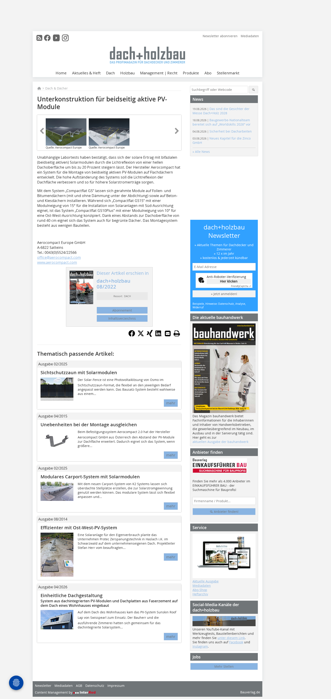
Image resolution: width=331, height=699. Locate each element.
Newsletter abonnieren (220, 36)
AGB (79, 685)
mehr (170, 403)
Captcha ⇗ (241, 286)
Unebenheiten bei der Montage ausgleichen (89, 425)
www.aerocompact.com (57, 262)
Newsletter (43, 685)
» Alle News (201, 151)
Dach (110, 73)
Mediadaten (250, 36)
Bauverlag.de (250, 692)
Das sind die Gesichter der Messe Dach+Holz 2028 (221, 111)
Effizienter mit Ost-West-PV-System (79, 528)
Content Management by (54, 692)
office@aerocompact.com (59, 257)
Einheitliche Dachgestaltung (71, 595)
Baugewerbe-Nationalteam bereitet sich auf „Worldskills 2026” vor (222, 122)
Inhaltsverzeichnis (122, 318)
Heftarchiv (200, 594)
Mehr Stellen (224, 666)
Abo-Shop (200, 590)
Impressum (116, 685)
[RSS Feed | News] (39, 37)
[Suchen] (253, 89)
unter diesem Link (231, 638)
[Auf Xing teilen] (149, 335)
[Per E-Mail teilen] (167, 333)
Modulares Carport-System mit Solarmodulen (90, 477)
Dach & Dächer (56, 88)
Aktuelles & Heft (86, 73)
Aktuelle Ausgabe (206, 581)
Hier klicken (229, 281)
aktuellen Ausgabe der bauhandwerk (220, 442)
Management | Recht (158, 73)
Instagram (200, 646)
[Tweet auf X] (140, 335)
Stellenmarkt (228, 73)
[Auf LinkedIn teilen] (158, 335)
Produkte (191, 73)
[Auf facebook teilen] (131, 335)
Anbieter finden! (225, 511)
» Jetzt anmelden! (224, 294)
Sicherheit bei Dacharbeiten (222, 131)
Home (61, 73)
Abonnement (122, 310)
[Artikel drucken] (176, 333)
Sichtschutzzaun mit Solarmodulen (79, 372)
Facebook (236, 642)
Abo (207, 73)
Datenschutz (94, 685)
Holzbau (127, 73)
